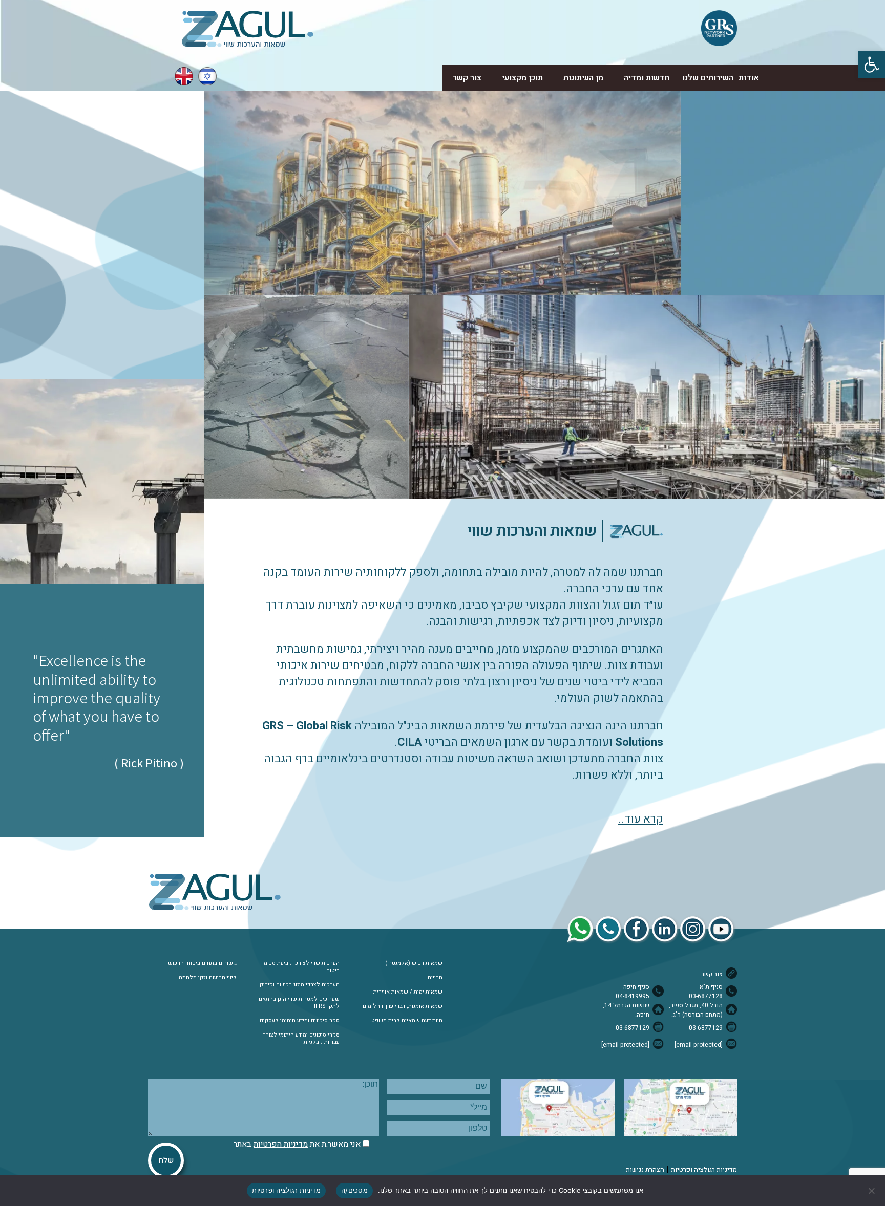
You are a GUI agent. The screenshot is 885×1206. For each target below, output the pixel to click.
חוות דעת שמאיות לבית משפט (406, 1020)
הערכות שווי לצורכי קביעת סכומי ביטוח (301, 967)
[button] (871, 64)
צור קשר (467, 78)
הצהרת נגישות (645, 1169)
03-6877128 (706, 996)
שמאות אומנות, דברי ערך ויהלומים (402, 1006)
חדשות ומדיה (646, 78)
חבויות (435, 977)
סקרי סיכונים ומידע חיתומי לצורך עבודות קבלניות (301, 1038)
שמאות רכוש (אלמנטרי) (413, 963)
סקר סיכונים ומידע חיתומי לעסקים (300, 1020)
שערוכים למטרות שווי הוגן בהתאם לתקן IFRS (299, 1003)
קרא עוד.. (640, 819)
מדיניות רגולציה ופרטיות (704, 1169)
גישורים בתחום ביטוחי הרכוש (202, 963)
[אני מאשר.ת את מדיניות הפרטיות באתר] (366, 1144)
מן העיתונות (583, 78)
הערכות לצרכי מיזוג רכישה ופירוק (300, 984)
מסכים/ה (354, 1190)
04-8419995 (632, 996)
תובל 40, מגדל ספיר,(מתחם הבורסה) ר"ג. (696, 1010)
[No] (872, 1191)
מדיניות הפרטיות (281, 1144)
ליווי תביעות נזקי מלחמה (208, 977)
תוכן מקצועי (522, 78)
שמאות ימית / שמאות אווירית (407, 992)
